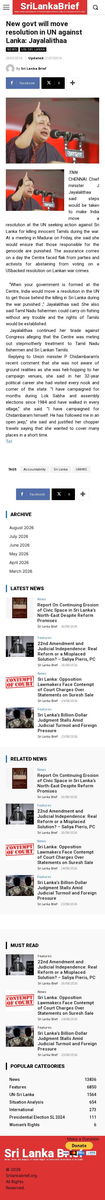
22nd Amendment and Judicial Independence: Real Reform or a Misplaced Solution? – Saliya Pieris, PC (67, 651)
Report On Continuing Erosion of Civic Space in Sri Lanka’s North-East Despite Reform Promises (68, 612)
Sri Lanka (61, 469)
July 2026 (18, 536)
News (12, 49)
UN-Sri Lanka (33, 49)
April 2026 (19, 562)
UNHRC (81, 469)
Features (44, 637)
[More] (72, 83)
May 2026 (19, 553)
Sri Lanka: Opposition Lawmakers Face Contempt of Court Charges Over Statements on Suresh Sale (66, 687)
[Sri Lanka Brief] (11, 68)
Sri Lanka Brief (33, 68)
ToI (9, 441)
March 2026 (20, 571)
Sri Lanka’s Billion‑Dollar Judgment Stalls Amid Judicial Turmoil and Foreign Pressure (67, 722)
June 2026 (19, 544)
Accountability (35, 469)
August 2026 (21, 527)
